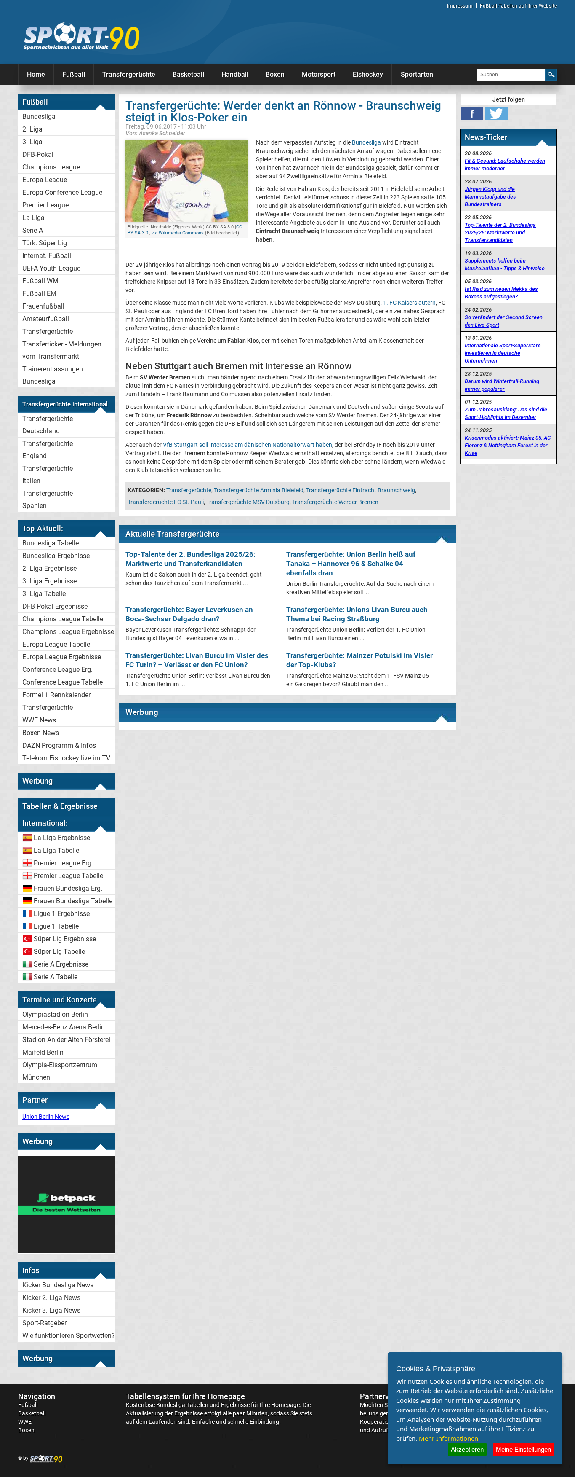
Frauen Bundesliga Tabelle (73, 901)
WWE (25, 1421)
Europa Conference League (62, 192)
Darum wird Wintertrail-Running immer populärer (502, 385)
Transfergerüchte (128, 74)
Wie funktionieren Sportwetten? (68, 1336)
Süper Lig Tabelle (59, 952)
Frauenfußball (43, 306)
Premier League (45, 205)
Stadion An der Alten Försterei (66, 1040)
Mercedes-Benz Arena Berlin (63, 1027)
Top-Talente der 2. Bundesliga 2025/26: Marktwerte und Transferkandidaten (500, 232)
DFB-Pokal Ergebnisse (55, 606)
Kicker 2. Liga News (51, 1298)
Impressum (460, 5)
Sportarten (417, 74)
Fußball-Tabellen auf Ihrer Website (518, 5)
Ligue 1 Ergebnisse (62, 914)
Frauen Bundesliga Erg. (68, 888)
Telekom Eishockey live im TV (66, 758)
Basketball (188, 74)
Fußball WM (40, 281)
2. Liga (32, 129)
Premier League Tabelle (68, 876)
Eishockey (368, 74)
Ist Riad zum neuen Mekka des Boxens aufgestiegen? (501, 293)
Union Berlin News (45, 1116)
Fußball (73, 74)
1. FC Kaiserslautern (409, 302)
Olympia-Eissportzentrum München (59, 1071)
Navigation (36, 1396)
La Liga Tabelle (56, 850)
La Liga (33, 218)
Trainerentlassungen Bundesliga (52, 375)
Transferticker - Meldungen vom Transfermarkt (61, 350)
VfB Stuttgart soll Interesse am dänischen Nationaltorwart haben (247, 444)
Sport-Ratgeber (44, 1323)
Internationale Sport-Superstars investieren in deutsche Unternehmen (503, 353)
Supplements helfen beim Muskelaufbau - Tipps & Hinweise (505, 264)
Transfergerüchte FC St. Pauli (166, 502)
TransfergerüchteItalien (47, 475)
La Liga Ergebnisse (62, 838)
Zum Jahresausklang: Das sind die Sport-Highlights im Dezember (506, 413)
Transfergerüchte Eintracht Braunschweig (360, 490)
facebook (472, 113)
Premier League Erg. (63, 863)
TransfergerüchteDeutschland (47, 425)
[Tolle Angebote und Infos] (66, 1250)
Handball (234, 74)
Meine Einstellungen (523, 1449)
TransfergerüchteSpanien (47, 499)
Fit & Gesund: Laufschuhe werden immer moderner (505, 165)
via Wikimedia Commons (178, 233)
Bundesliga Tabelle (50, 543)
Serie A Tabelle (55, 977)
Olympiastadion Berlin (55, 1014)
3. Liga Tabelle (44, 594)
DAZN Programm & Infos (59, 745)
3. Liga (32, 142)
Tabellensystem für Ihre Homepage (185, 1396)
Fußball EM (39, 294)
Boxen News (40, 733)
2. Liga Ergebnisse (49, 568)
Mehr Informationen (448, 1438)
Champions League (51, 167)
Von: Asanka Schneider (155, 133)
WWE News (39, 720)
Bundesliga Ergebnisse (56, 556)
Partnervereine (385, 1396)
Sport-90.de (81, 36)
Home (36, 74)
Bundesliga (39, 117)
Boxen (275, 74)
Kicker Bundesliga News (57, 1285)
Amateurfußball (45, 319)
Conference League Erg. (57, 670)
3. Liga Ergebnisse (49, 581)
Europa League (44, 180)
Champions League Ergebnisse (68, 632)
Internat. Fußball (46, 256)
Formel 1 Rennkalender (56, 695)
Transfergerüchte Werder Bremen (335, 502)
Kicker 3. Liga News (51, 1310)
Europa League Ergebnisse (61, 657)
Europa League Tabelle (56, 644)
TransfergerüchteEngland (47, 450)
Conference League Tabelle (62, 682)
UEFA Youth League (51, 268)
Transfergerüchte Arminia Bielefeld (258, 490)
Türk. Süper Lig (44, 243)
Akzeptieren (467, 1449)
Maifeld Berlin (43, 1052)
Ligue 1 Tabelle (56, 926)
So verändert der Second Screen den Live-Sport (504, 321)
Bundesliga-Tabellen (182, 1405)
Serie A (32, 230)
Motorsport (318, 74)
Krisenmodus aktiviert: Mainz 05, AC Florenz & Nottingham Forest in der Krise (508, 445)
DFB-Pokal (37, 154)
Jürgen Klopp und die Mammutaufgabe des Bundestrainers (490, 196)
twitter (496, 113)
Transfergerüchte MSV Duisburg (248, 502)
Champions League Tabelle (62, 619)
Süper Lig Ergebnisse (65, 939)
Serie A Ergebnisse (61, 964)
